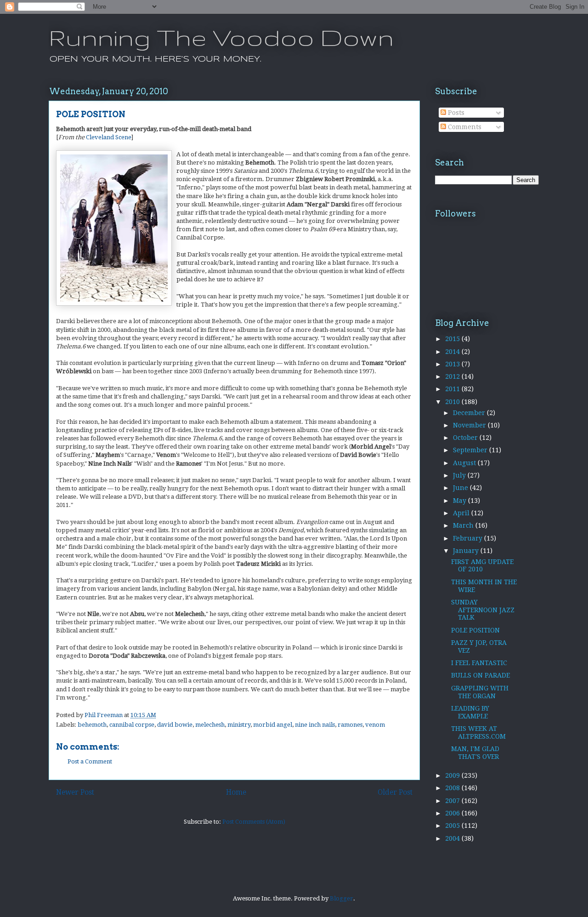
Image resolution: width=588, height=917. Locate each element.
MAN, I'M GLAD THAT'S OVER (475, 752)
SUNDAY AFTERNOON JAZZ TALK (482, 609)
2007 (453, 800)
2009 (453, 775)
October (466, 437)
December (470, 412)
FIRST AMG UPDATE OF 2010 (482, 565)
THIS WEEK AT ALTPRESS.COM (478, 732)
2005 (453, 825)
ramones (350, 724)
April (462, 513)
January (467, 550)
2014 (453, 351)
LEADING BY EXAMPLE (470, 712)
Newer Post (75, 792)
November (470, 425)
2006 (453, 813)
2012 (453, 376)
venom (375, 724)
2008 (453, 788)
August (465, 463)
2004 (453, 838)
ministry (238, 724)
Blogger (341, 898)
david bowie (174, 724)
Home (236, 792)
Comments (463, 127)
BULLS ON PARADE (480, 675)
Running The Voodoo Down (221, 37)
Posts (455, 112)
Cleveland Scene (108, 137)
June (461, 487)
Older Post (395, 792)
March (464, 525)
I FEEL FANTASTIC (479, 662)
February (468, 538)
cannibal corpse (131, 724)
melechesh (210, 724)
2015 (453, 338)
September (471, 450)
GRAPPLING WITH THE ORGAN (480, 692)
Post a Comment (90, 761)
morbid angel (272, 724)
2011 (453, 389)
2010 (453, 401)
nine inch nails (315, 724)
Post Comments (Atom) (253, 821)
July (460, 475)
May (460, 500)
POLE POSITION (475, 630)
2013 (453, 364)
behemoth (92, 724)
